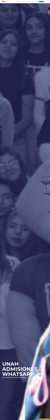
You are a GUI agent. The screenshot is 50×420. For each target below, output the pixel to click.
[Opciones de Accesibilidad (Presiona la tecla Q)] (1, 126)
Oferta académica (24, 1)
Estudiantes (29, 1)
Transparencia (36, 1)
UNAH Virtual (41, 1)
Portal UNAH (18, 1)
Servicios (33, 1)
